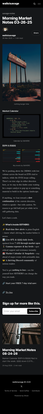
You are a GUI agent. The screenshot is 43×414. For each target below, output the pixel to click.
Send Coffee (24, 391)
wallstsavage (10, 3)
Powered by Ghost (22, 396)
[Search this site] (34, 4)
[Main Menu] (39, 4)
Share (36, 33)
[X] (21, 386)
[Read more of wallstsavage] (5, 29)
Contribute (36, 391)
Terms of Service (11, 391)
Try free (9, 292)
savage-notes (8, 13)
